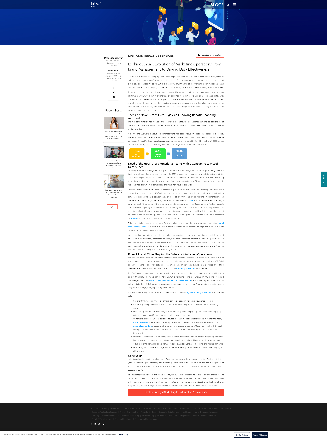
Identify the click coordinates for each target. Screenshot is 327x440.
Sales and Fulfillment (123, 419)
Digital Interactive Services (220, 408)
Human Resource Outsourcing (206, 412)
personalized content (142, 326)
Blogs (217, 4)
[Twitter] (95, 424)
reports (134, 218)
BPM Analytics (116, 408)
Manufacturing (148, 415)
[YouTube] (99, 424)
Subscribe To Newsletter (210, 55)
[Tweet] (113, 92)
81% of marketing (141, 322)
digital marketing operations (198, 292)
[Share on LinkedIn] (113, 96)
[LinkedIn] (103, 424)
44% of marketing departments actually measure (169, 280)
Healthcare (186, 412)
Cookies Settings (242, 435)
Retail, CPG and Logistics (102, 419)
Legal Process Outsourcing (128, 415)
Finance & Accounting (129, 412)
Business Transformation (167, 408)
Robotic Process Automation (204, 415)
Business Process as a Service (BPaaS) (140, 408)
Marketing (161, 415)
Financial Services (148, 412)
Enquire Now (324, 179)
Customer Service (199, 408)
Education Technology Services (104, 412)
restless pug (160, 141)
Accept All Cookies (260, 435)
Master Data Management (179, 415)
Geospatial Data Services (169, 412)
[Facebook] (91, 424)
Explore (112, 207)
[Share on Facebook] (113, 88)
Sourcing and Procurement (146, 419)
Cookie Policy (123, 434)
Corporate (184, 408)
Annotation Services (99, 408)
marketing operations (185, 268)
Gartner (190, 200)
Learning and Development (103, 415)
